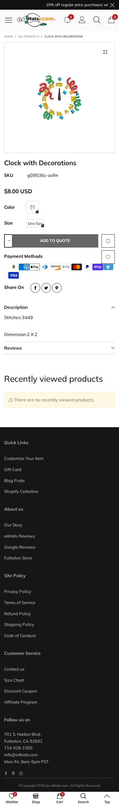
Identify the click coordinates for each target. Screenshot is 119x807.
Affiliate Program (20, 702)
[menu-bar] (10, 20)
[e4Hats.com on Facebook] (6, 773)
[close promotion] (112, 5)
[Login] (82, 20)
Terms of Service (19, 602)
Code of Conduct (20, 635)
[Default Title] (32, 207)
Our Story (13, 525)
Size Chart (14, 680)
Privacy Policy (17, 591)
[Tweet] (46, 288)
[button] (9, 241)
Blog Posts (14, 480)
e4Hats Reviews (19, 536)
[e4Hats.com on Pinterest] (13, 773)
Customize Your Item (23, 458)
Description (16, 307)
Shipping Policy (19, 624)
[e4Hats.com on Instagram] (21, 773)
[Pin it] (57, 288)
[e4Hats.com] (38, 20)
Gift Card (12, 469)
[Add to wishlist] (108, 257)
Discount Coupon (20, 691)
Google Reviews (19, 547)
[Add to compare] (108, 241)
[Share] (35, 288)
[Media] (105, 51)
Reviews (13, 348)
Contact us (14, 669)
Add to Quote (55, 240)
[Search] (96, 20)
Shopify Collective (21, 491)
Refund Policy (17, 613)
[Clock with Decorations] (59, 97)
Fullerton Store (18, 558)
